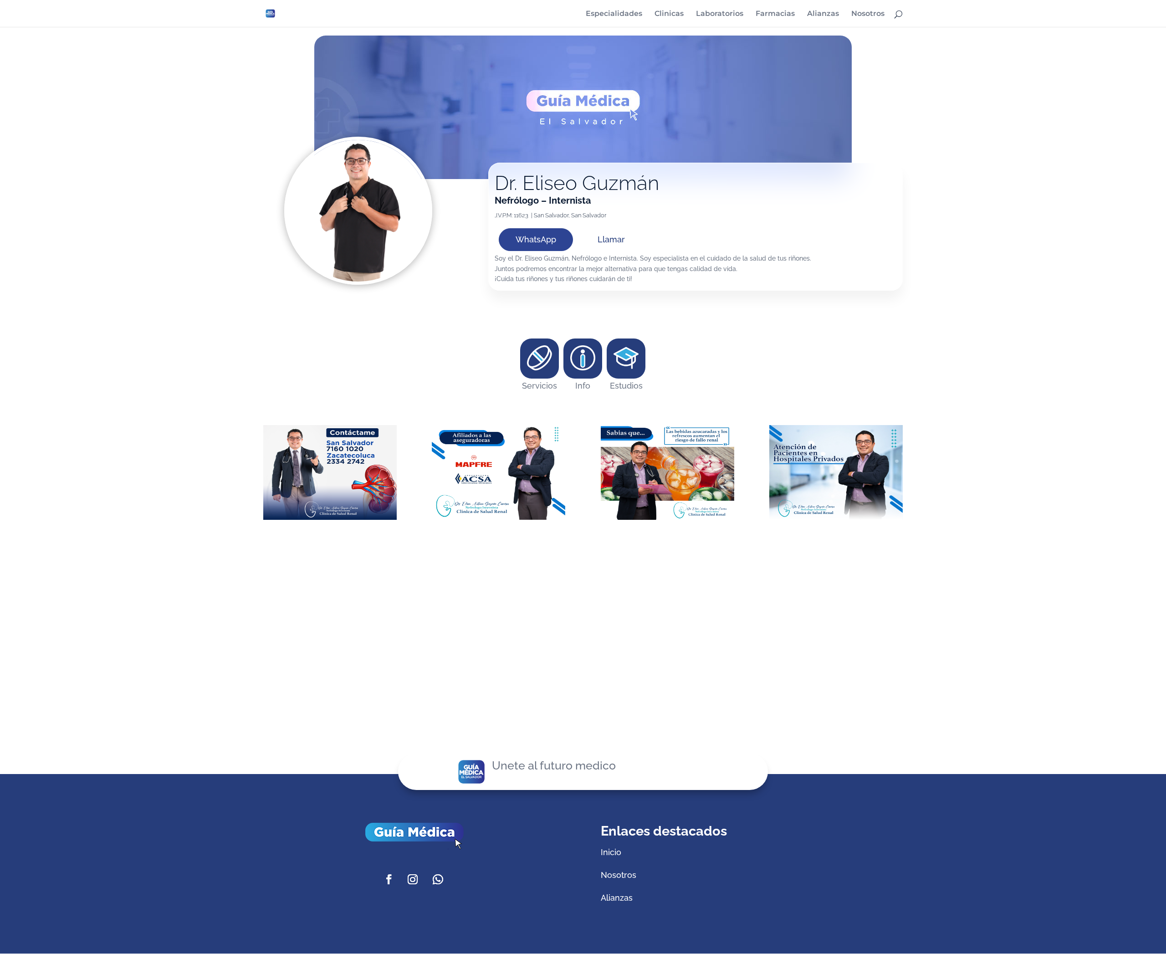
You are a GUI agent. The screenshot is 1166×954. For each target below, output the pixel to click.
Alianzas (823, 14)
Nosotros (868, 14)
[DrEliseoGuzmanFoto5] (667, 519)
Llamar (611, 239)
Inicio (611, 852)
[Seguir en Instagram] (413, 879)
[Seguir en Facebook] (389, 879)
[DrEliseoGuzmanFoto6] (498, 519)
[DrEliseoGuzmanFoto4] (836, 519)
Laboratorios (719, 14)
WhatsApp (536, 239)
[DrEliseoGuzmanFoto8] (330, 519)
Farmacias (775, 14)
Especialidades (614, 14)
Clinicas (669, 14)
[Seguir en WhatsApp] (438, 879)
